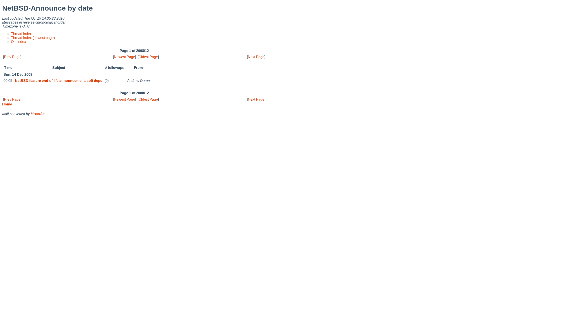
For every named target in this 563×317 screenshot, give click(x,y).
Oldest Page (148, 57)
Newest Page (124, 57)
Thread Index (21, 34)
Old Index (18, 42)
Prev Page (12, 57)
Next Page (256, 57)
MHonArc (38, 114)
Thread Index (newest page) (33, 38)
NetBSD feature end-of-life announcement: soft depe (58, 81)
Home (7, 104)
